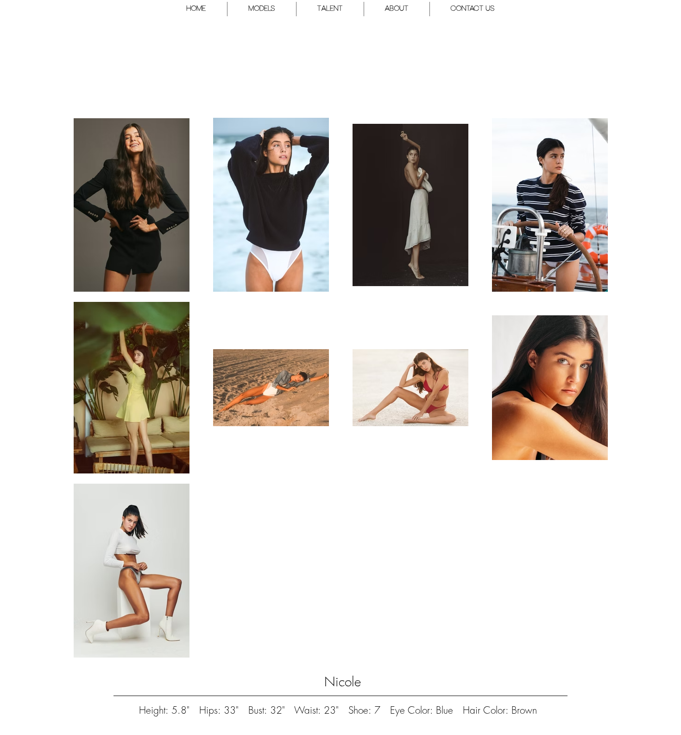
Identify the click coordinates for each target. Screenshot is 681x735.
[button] (261, 9)
